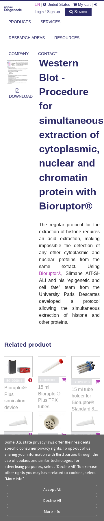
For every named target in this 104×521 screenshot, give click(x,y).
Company (19, 53)
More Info (52, 511)
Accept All (52, 489)
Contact (47, 53)
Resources (66, 37)
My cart (84, 4)
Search (80, 11)
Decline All (52, 500)
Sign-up (53, 12)
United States (58, 4)
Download (19, 96)
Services (50, 21)
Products (19, 21)
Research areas (27, 37)
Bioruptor (48, 273)
